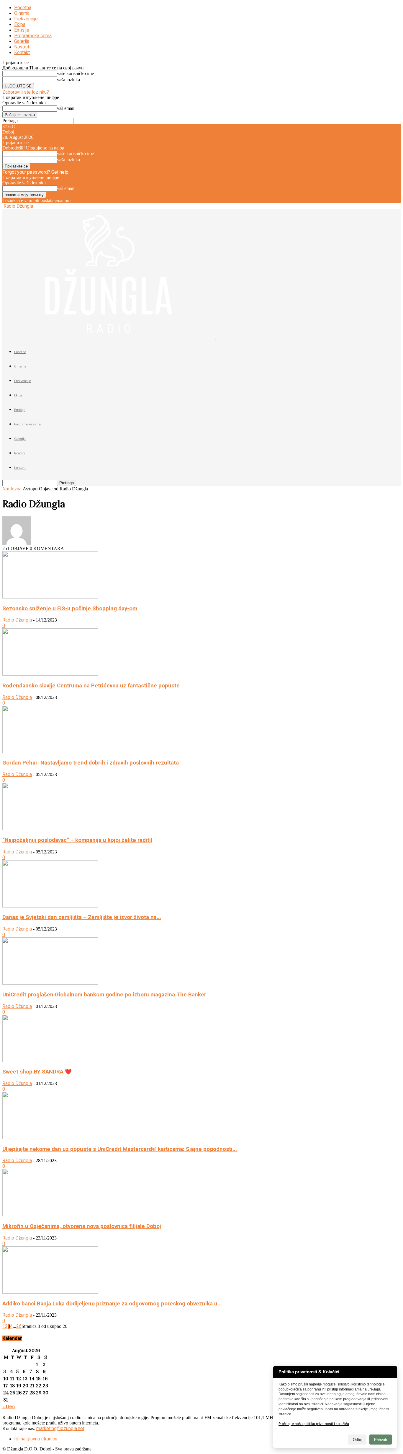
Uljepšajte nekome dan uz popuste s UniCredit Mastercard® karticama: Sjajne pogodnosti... (119, 1149)
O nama (22, 13)
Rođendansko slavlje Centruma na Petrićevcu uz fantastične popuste (91, 685)
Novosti (22, 47)
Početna (22, 7)
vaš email (65, 108)
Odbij (357, 1439)
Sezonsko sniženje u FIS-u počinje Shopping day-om (69, 608)
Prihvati (380, 1439)
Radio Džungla (17, 620)
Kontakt (22, 52)
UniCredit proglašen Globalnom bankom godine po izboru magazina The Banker (104, 994)
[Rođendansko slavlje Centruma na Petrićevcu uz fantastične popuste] (50, 674)
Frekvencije (26, 19)
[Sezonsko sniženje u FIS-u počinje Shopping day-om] (50, 597)
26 (19, 1326)
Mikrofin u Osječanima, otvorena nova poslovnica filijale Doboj (81, 1226)
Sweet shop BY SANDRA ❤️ (37, 1071)
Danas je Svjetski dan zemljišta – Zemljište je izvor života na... (81, 917)
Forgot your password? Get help (35, 172)
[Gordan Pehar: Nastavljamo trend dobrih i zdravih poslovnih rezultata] (50, 751)
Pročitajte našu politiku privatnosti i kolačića (314, 1424)
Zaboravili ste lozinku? (25, 92)
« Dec (8, 1406)
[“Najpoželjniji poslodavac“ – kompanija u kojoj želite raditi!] (50, 828)
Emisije (21, 30)
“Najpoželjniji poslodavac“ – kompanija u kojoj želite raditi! (77, 840)
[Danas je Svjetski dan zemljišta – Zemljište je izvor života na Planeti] (50, 906)
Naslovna (12, 489)
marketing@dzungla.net (60, 1428)
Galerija (21, 41)
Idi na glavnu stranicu (35, 1439)
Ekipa (19, 24)
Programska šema (33, 35)
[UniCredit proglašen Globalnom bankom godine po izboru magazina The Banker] (50, 983)
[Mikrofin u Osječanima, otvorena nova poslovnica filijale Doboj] (50, 1214)
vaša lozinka (68, 79)
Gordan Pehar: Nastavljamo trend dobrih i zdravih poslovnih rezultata (90, 762)
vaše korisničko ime (75, 73)
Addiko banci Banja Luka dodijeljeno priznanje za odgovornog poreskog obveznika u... (112, 1303)
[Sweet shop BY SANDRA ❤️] (50, 1060)
